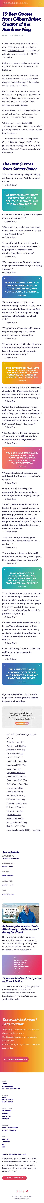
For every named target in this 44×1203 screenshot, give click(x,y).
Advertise (5, 1142)
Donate (5, 1113)
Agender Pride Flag (15, 741)
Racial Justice (7, 1102)
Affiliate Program (9, 1130)
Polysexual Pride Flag (16, 807)
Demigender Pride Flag (17, 761)
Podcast (5, 1119)
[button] (39, 3)
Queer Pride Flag (14, 814)
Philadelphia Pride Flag (17, 803)
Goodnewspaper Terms (11, 1089)
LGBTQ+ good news (31, 829)
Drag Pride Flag (14, 768)
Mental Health (7, 1100)
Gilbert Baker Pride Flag (17, 784)
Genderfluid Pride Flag (17, 776)
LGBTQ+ (4, 1097)
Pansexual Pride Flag (16, 799)
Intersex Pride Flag (15, 787)
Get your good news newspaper (15, 1059)
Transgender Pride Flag (17, 822)
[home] (18, 3)
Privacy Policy (7, 1086)
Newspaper (6, 1116)
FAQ (3, 1144)
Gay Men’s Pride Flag (16, 772)
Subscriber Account (10, 1127)
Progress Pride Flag (15, 810)
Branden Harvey (8, 866)
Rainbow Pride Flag (16, 50)
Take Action (6, 1111)
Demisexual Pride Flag (16, 765)
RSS (3, 1147)
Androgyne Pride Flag (16, 745)
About (4, 1083)
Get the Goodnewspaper (14, 1178)
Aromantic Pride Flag (16, 749)
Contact (5, 1139)
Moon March (24, 1199)
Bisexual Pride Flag (15, 757)
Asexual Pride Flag (15, 753)
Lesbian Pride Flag (15, 791)
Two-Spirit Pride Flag (16, 826)
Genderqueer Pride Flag (17, 780)
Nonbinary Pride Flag (16, 795)
